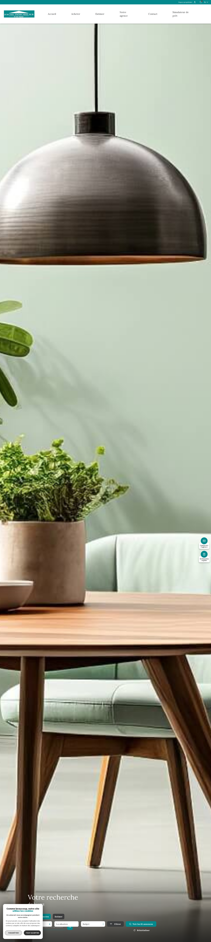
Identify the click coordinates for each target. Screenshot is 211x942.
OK (70, 927)
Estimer (58, 916)
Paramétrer (13, 933)
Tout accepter (32, 933)
